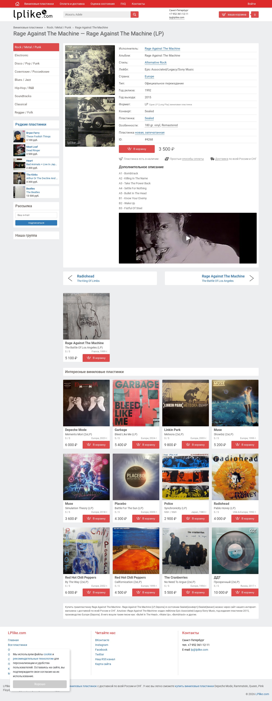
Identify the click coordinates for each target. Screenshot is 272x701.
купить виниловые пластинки (194, 686)
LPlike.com (262, 694)
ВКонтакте (102, 640)
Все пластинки (17, 644)
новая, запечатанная (149, 132)
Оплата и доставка (72, 3)
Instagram (101, 644)
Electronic (21, 55)
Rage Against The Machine (162, 48)
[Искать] (135, 14)
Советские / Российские (32, 71)
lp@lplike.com (176, 17)
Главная (13, 640)
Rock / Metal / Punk (28, 47)
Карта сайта (103, 664)
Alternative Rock (156, 62)
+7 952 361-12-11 (178, 14)
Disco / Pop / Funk (27, 63)
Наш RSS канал (105, 659)
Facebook (101, 649)
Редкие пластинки (30, 124)
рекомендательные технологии (33, 658)
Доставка (221, 158)
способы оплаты (193, 158)
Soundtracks (23, 96)
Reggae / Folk (24, 112)
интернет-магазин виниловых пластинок (70, 686)
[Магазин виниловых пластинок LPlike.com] (17, 4)
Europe (149, 76)
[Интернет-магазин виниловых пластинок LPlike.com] (38, 15)
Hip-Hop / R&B (24, 88)
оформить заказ (230, 21)
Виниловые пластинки (39, 3)
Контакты (138, 3)
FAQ (123, 3)
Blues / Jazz (23, 80)
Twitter (99, 654)
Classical (21, 104)
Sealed (149, 118)
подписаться (36, 222)
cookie (48, 654)
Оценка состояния (103, 3)
